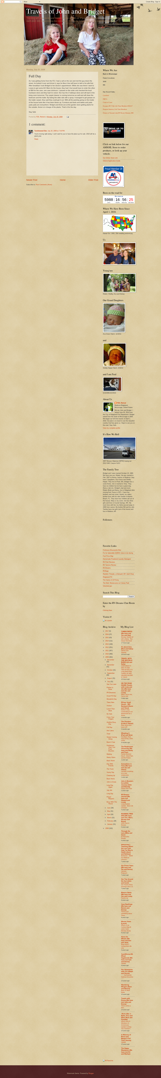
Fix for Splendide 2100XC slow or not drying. (118, 553)
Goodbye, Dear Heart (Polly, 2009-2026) (127, 739)
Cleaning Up (111, 775)
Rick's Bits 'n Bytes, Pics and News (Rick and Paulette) (126, 1016)
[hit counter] (107, 620)
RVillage (106, 571)
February (110, 821)
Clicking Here (107, 610)
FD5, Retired (121, 403)
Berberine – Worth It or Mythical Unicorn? (127, 857)
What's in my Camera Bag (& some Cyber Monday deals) (126, 928)
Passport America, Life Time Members (115, 109)
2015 (107, 637)
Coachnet (106, 95)
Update (123, 1042)
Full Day (109, 727)
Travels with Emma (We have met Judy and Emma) (127, 1001)
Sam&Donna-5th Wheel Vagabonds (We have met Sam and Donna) (127, 958)
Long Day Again (110, 786)
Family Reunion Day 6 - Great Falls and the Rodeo (127, 756)
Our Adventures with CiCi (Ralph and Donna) (127, 971)
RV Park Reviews (109, 562)
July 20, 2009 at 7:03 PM (56, 131)
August (109, 678)
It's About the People (125, 837)
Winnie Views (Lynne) (126, 922)
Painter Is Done (110, 688)
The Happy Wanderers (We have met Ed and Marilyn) (126, 1051)
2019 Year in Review (125, 824)
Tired (108, 734)
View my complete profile (111, 428)
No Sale (109, 714)
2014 (107, 641)
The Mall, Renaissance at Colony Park (116, 583)
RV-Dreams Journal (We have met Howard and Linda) (125, 798)
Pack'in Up (124, 898)
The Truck (110, 769)
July (108, 681)
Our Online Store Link (110, 158)
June (109, 808)
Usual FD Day (111, 696)
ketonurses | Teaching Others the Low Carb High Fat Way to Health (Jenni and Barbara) (127, 849)
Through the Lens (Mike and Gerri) (126, 833)
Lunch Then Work (111, 709)
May (109, 811)
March (109, 817)
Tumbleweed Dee (40, 131)
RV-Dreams (107, 568)
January (110, 824)
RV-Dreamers (111, 692)
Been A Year (111, 742)
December (110, 660)
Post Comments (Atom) (44, 184)
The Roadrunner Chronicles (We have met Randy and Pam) (127, 749)
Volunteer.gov (107, 586)
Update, (123, 963)
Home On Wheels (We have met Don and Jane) (126, 939)
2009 (107, 657)
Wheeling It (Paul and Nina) (126, 734)
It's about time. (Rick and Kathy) (127, 648)
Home (63, 180)
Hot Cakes (110, 730)
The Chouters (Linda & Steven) (127, 722)
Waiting (109, 754)
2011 (107, 650)
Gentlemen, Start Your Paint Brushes (111, 748)
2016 (107, 634)
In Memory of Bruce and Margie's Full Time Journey (126, 1037)
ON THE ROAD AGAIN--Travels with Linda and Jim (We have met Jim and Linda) (126, 688)
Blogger (91, 1073)
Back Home (111, 761)
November (110, 665)
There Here (110, 702)
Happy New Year (126, 788)
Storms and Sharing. (124, 651)
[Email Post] (67, 117)
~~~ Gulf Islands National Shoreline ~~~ (127, 977)
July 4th (109, 790)
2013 (107, 644)
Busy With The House (112, 803)
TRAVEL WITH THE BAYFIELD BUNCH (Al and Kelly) (126, 661)
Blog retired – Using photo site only (126, 946)
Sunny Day (110, 772)
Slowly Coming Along (112, 738)
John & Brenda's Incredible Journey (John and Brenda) (127, 784)
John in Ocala (111, 782)
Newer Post (31, 180)
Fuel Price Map (108, 556)
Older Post (93, 180)
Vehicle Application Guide (111, 161)
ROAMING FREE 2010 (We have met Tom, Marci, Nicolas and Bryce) (127, 817)
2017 (107, 631)
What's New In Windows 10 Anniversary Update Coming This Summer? (126, 1025)
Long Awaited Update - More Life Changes (127, 806)
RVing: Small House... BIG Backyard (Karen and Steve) (127, 705)
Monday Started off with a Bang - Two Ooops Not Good (127, 639)
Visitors (109, 706)
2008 (107, 828)
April (109, 814)
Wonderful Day (112, 699)
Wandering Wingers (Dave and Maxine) (126, 986)
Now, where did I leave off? (126, 726)
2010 (107, 654)
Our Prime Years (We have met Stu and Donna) (127, 867)
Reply (36, 139)
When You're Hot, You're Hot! (126, 695)
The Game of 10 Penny (111, 580)
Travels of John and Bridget (65, 11)
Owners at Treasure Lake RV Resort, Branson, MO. (118, 113)
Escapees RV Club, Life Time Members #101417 (117, 106)
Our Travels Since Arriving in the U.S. (127, 885)
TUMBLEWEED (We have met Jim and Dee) (126, 633)
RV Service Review (109, 565)
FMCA (105, 99)
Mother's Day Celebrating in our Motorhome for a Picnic (127, 712)
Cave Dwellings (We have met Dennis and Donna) (126, 907)
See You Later (111, 684)
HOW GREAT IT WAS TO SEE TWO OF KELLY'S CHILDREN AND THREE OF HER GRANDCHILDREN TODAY (127, 671)
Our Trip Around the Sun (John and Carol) (127, 881)
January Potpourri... (124, 872)
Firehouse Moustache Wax (112, 550)
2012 (107, 647)
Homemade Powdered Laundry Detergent (117, 559)
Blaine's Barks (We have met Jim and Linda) (126, 894)
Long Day (110, 793)
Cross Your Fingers (110, 718)
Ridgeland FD (107, 577)
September (111, 673)
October (110, 670)
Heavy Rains (111, 757)
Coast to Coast (107, 102)
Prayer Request (110, 798)
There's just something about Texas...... (126, 913)
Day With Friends (110, 765)
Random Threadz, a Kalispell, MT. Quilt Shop (118, 574)
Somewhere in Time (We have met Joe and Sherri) (126, 766)
